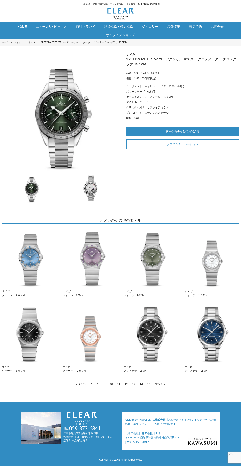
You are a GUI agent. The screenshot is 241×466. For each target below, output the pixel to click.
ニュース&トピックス (51, 26)
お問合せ (217, 26)
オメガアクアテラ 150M (135, 368)
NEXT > (160, 384)
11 (118, 384)
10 (111, 384)
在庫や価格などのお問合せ (183, 131)
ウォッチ (18, 42)
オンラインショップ (120, 35)
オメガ (31, 42)
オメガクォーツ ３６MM (13, 368)
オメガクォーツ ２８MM (13, 293)
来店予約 (195, 26)
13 (133, 384)
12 (126, 384)
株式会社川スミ (164, 419)
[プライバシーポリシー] (139, 442)
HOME (22, 26)
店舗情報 (173, 26)
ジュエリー (150, 26)
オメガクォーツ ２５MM (196, 293)
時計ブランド (85, 26)
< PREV (81, 384)
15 (148, 384)
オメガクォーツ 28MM (73, 293)
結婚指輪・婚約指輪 (118, 26)
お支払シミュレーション (182, 144)
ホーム (5, 42)
